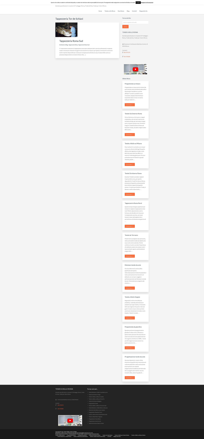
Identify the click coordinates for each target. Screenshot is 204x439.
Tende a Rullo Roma (60, 435)
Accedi (91, 432)
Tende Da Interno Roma (133, 173)
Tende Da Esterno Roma (133, 114)
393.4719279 (127, 52)
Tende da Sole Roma (107, 435)
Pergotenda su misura (132, 84)
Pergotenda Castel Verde (95, 421)
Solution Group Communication (91, 434)
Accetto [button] (138, 2)
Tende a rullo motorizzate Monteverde (98, 414)
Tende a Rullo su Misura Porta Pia (96, 399)
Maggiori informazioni (147, 2)
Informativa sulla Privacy (61, 432)
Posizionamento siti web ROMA (76, 434)
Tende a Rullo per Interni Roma (122, 435)
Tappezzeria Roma (73, 45)
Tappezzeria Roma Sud (71, 40)
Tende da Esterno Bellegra (95, 401)
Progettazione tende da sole (135, 357)
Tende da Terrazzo (131, 235)
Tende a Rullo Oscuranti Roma (81, 436)
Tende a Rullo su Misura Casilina (96, 396)
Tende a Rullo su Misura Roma (138, 435)
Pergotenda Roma (82, 435)
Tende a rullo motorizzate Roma (97, 436)
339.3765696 (127, 56)
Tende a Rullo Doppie (132, 297)
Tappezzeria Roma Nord (133, 203)
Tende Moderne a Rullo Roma (64, 436)
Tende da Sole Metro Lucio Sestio (97, 410)
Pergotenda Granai (93, 403)
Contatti (109, 436)
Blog (67, 45)
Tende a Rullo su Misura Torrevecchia (97, 405)
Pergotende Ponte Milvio (95, 419)
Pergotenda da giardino (133, 327)
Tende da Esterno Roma (94, 435)
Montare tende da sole (133, 265)
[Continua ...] (130, 105)
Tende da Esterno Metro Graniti (96, 423)
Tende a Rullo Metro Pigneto (95, 416)
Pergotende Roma (71, 435)
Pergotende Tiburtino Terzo (95, 412)
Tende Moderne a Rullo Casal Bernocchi (98, 392)
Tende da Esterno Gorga (94, 394)
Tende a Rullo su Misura (133, 143)
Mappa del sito (85, 432)
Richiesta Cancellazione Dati (74, 432)
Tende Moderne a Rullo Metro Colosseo (98, 408)
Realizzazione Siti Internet (61, 434)
